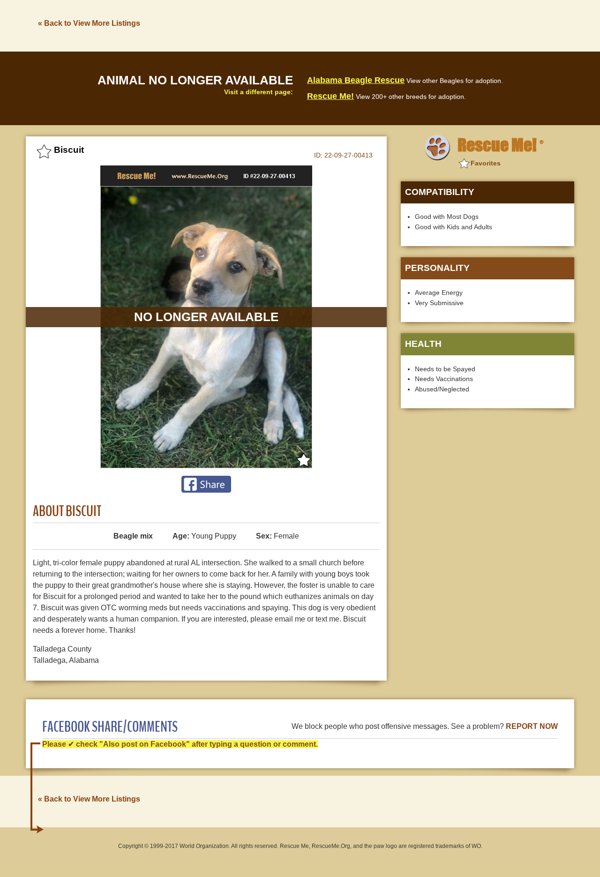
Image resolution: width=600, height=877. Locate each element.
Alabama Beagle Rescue (356, 80)
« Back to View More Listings (89, 23)
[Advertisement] (403, 25)
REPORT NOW (532, 726)
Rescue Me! (330, 96)
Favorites (486, 163)
